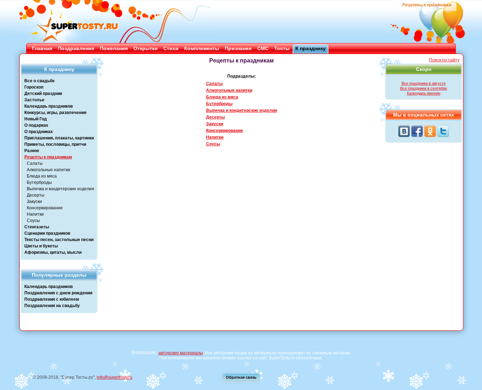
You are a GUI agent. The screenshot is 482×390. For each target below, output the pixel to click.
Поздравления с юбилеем (51, 299)
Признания (238, 48)
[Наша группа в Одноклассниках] (430, 131)
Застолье (34, 99)
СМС (263, 48)
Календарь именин (423, 93)
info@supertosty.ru (114, 377)
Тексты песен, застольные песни (59, 239)
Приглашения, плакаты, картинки (59, 138)
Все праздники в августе (424, 83)
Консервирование (45, 207)
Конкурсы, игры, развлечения (55, 112)
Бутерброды (39, 182)
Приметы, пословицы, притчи (55, 144)
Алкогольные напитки (48, 169)
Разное (31, 150)
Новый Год (35, 118)
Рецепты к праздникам (48, 157)
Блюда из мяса (42, 176)
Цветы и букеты (41, 246)
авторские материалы (180, 352)
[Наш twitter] (443, 131)
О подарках (36, 125)
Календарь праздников (48, 106)
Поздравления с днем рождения (58, 292)
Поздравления (76, 48)
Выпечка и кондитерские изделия (60, 188)
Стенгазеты (36, 226)
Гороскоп (33, 87)
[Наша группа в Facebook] (417, 131)
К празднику (310, 48)
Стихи (171, 48)
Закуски (34, 201)
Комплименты (201, 48)
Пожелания (114, 48)
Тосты (282, 48)
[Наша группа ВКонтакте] (404, 131)
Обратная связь (241, 377)
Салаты (35, 163)
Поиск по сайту (444, 60)
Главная (42, 48)
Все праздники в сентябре (423, 88)
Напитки (35, 214)
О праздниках (38, 131)
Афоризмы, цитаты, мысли (53, 252)
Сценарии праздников (47, 233)
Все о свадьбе (39, 80)
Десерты (35, 195)
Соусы (33, 220)
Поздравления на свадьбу (52, 305)
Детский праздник (43, 93)
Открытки (145, 48)
